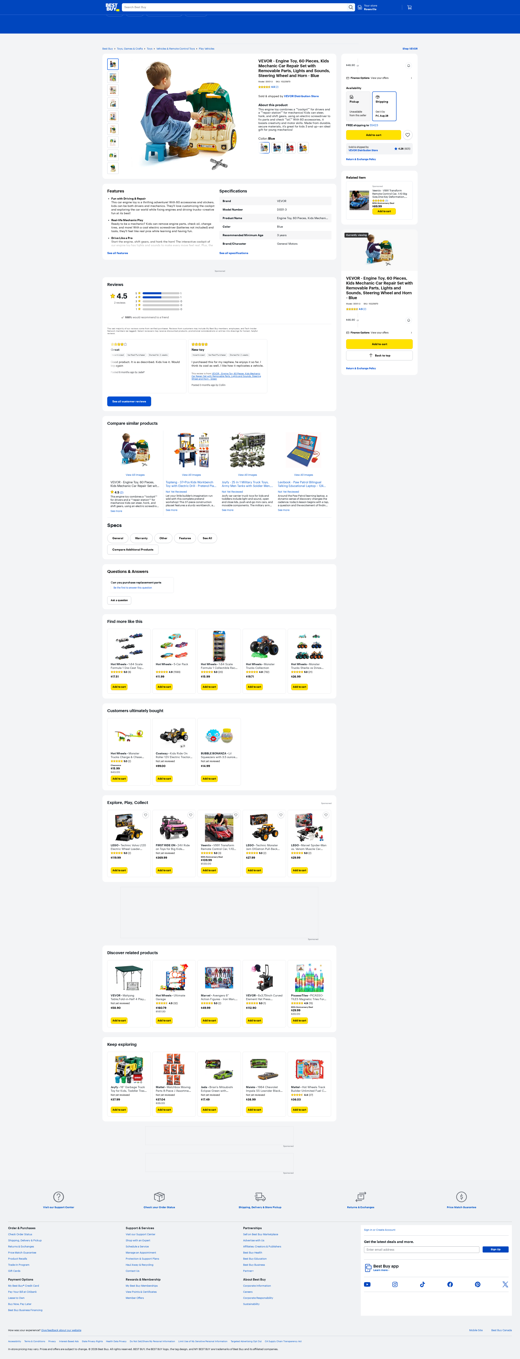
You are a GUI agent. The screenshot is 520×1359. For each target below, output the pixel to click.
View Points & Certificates (141, 1291)
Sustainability (251, 1304)
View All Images (135, 474)
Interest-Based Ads (69, 1341)
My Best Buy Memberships (142, 1285)
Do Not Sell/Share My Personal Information (152, 1341)
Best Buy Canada (501, 1330)
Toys (149, 48)
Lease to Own (16, 1297)
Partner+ (248, 1270)
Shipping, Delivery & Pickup (25, 1240)
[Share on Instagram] (395, 1284)
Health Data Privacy (116, 1341)
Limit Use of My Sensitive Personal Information (203, 1341)
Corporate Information (257, 1285)
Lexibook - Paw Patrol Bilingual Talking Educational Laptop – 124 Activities (300, 484)
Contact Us (132, 1270)
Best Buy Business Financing (25, 1310)
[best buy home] (112, 7)
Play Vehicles (206, 48)
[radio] (358, 106)
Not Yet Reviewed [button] (176, 491)
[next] (330, 147)
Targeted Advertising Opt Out (246, 1341)
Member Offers (135, 1297)
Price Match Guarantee (22, 1252)
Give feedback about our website (61, 1330)
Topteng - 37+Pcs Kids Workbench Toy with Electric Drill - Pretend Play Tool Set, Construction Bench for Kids (191, 484)
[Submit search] (351, 7)
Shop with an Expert (138, 1240)
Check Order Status (20, 1234)
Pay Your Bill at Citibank (22, 1291)
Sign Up (495, 1249)
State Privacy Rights (92, 1341)
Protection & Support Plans (142, 1258)
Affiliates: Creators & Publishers (262, 1246)
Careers (247, 1291)
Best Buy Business (254, 1264)
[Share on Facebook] (450, 1284)
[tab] (117, 538)
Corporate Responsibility (258, 1297)
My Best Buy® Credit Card (23, 1285)
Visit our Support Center (140, 1234)
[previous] (260, 147)
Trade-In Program (18, 1264)
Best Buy (107, 48)
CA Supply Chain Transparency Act (283, 1341)
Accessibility (14, 1341)
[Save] (408, 135)
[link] (129, 401)
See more (116, 511)
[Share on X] (505, 1284)
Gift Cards (14, 1270)
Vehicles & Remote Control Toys (175, 48)
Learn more (381, 1270)
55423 (374, 125)
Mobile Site (476, 1330)
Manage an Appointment (141, 1252)
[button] (409, 66)
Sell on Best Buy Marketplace (260, 1234)
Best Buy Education (255, 1258)
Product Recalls (17, 1258)
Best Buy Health (252, 1252)
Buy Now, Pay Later (19, 1304)
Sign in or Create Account (379, 1229)
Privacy (52, 1341)
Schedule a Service (137, 1246)
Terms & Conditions (34, 1341)
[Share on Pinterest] (477, 1284)
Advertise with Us (253, 1240)
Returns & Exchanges (21, 1246)
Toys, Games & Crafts (130, 48)
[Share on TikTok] (422, 1284)
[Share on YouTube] (367, 1284)
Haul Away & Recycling (139, 1264)
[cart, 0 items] (409, 7)
